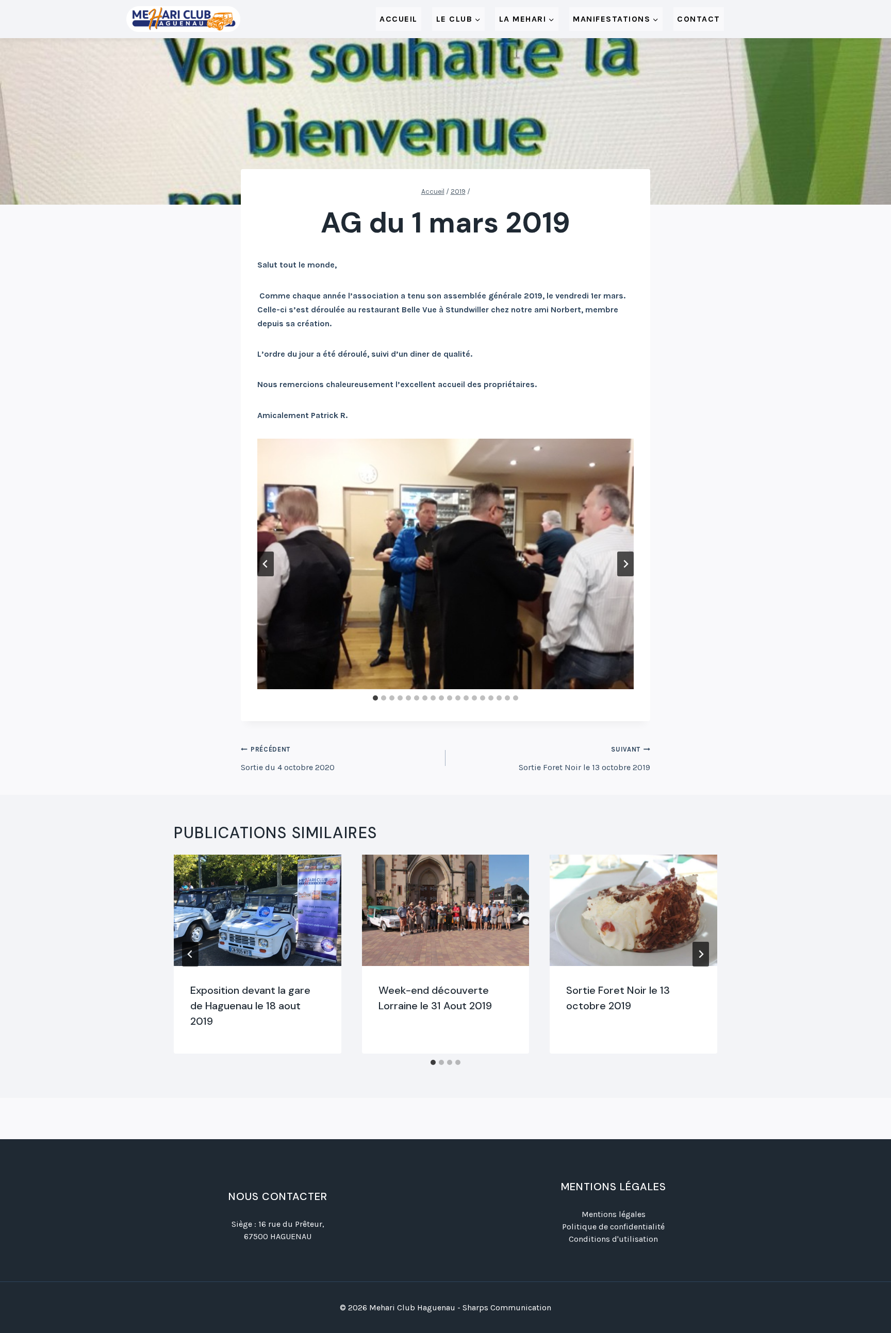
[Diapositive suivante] (625, 564)
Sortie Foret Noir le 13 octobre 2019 (584, 758)
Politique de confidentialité (613, 1226)
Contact (698, 19)
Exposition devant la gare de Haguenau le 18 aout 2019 (250, 1006)
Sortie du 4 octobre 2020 (288, 758)
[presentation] (257, 910)
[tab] (375, 698)
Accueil (399, 19)
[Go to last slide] (190, 954)
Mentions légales (614, 1214)
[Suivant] (700, 954)
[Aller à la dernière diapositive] (265, 564)
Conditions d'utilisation (613, 1239)
